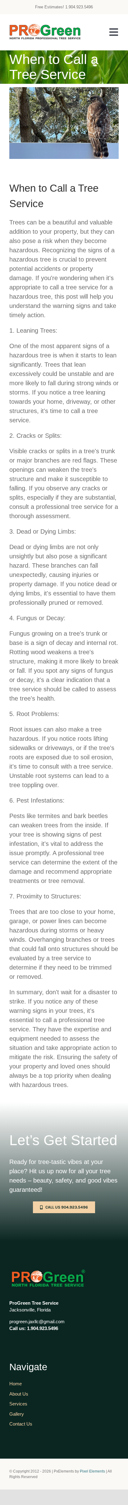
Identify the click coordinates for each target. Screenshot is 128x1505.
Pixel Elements (92, 1471)
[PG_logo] (45, 26)
